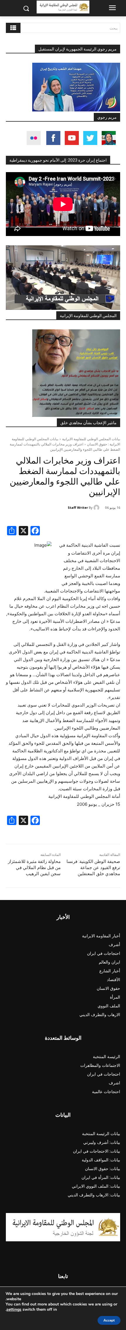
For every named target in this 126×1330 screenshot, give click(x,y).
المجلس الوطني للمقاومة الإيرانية (88, 315)
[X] (23, 531)
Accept (109, 1320)
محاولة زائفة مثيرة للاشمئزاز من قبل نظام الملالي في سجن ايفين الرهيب (34, 867)
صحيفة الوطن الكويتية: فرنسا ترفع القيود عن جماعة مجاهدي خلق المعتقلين (93, 867)
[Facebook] (35, 531)
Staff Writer (78, 507)
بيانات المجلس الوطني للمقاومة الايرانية (91, 438)
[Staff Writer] (97, 508)
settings (13, 1309)
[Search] (13, 28)
